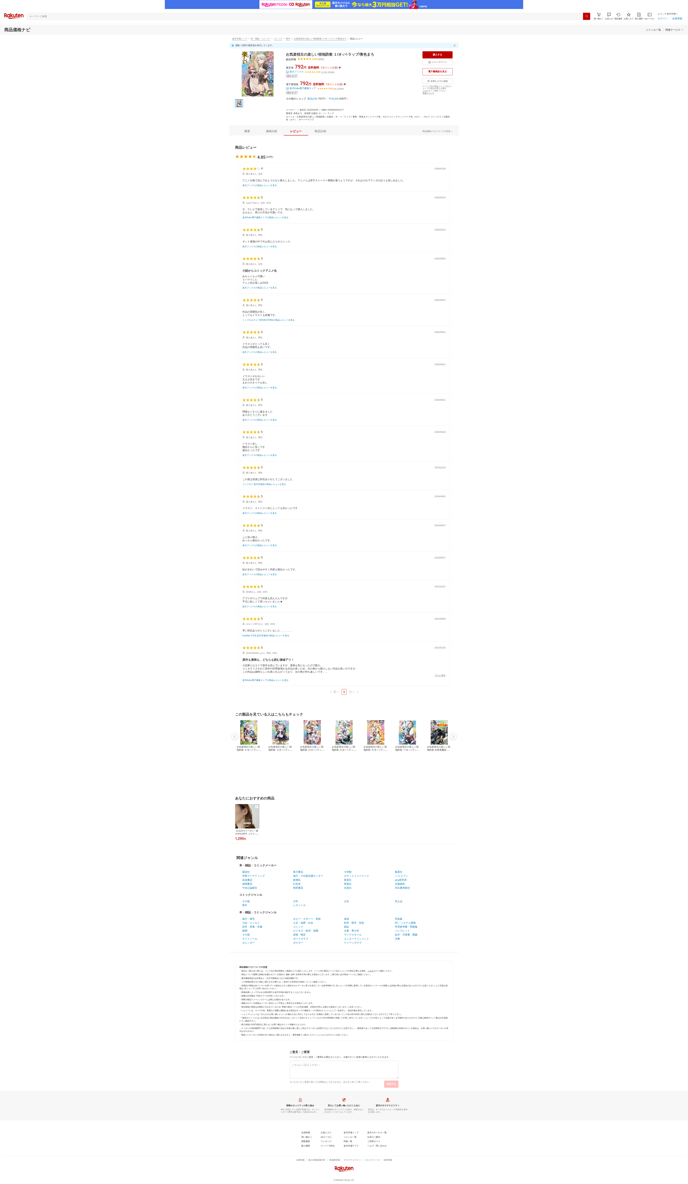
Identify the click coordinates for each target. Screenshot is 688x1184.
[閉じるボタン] (455, 45)
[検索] (586, 16)
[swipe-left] (235, 736)
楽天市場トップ (239, 38)
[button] (609, 16)
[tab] (247, 131)
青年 (288, 38)
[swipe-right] (453, 736)
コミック (278, 38)
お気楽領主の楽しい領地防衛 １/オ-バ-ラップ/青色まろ (320, 38)
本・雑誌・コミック (260, 38)
